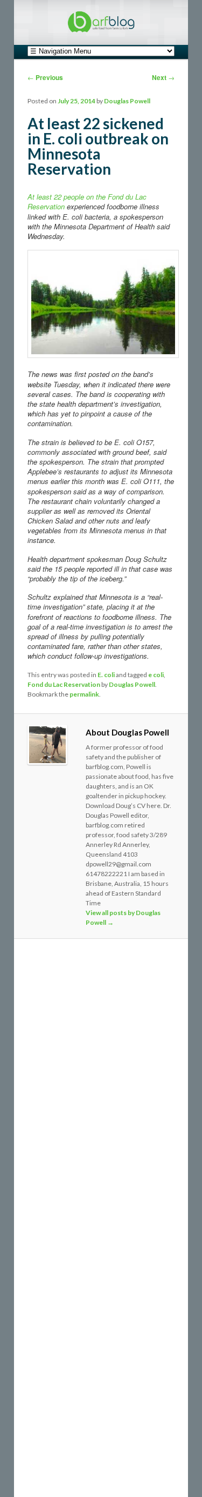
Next (163, 77)
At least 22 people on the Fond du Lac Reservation (87, 201)
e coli (156, 675)
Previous (45, 77)
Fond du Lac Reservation (63, 684)
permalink (84, 694)
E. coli (106, 675)
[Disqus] (101, 1095)
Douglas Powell (127, 101)
